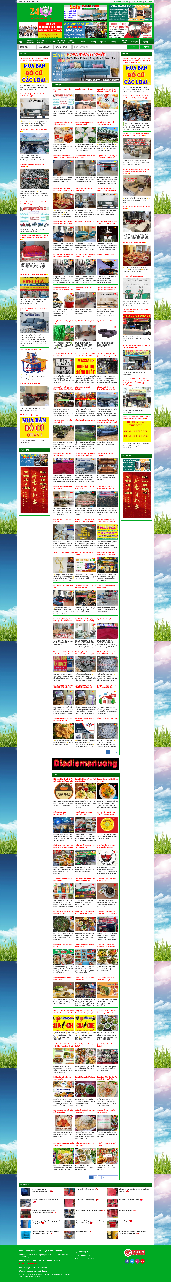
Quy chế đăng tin (82, 1252)
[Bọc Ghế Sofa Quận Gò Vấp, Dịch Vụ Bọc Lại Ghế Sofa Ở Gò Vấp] (63, 201)
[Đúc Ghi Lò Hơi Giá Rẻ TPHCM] (107, 731)
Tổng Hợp (145, 42)
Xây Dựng (134, 42)
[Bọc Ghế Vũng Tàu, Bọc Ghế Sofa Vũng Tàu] (63, 499)
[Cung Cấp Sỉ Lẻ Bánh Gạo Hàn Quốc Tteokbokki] (63, 135)
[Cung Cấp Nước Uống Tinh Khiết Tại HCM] (107, 598)
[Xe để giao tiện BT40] (69, 1234)
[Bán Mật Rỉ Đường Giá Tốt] (107, 267)
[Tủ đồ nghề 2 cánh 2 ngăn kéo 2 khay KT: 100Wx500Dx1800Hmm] (25, 1234)
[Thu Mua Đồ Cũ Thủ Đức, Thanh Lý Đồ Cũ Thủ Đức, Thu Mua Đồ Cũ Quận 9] (137, 432)
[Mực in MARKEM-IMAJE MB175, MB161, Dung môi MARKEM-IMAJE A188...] (85, 698)
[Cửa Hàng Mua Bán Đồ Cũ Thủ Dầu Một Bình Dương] (137, 325)
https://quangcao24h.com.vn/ (38, 1271)
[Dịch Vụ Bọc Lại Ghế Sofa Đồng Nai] (107, 466)
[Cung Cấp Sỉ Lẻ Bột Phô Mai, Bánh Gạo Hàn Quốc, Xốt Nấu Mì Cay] (107, 102)
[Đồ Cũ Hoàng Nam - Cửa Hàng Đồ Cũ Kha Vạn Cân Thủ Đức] (137, 361)
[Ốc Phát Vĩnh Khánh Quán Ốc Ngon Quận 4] (85, 957)
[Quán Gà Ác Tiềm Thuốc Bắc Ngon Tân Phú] (107, 891)
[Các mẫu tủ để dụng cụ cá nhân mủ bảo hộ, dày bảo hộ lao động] (69, 1224)
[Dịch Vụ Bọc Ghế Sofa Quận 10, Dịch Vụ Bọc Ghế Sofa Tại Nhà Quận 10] (107, 201)
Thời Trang (92, 42)
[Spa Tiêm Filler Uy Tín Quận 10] (85, 102)
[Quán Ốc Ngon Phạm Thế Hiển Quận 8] (107, 1056)
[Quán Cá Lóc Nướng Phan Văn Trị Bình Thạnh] (63, 1156)
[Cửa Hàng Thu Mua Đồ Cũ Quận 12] (85, 400)
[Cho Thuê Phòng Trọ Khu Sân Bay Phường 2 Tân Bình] (107, 698)
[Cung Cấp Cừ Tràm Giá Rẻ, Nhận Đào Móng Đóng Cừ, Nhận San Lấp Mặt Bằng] (107, 499)
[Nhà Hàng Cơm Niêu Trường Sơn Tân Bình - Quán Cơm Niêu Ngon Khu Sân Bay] (85, 924)
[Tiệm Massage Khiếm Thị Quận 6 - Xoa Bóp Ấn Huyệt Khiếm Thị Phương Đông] (63, 664)
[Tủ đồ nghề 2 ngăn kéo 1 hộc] (69, 1203)
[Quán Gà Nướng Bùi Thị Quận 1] (85, 1089)
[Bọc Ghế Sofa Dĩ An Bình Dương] (85, 300)
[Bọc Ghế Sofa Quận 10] (107, 333)
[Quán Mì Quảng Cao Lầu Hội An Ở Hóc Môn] (107, 791)
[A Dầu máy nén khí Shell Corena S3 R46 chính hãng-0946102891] (112, 1234)
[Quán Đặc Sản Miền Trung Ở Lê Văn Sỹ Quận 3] (85, 791)
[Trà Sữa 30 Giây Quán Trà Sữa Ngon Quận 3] (63, 891)
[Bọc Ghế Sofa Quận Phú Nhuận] (137, 256)
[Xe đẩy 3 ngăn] (112, 1224)
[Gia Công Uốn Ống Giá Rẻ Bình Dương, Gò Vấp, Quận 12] (85, 267)
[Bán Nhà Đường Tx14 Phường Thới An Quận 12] (85, 168)
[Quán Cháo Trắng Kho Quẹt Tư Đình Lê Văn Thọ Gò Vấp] (107, 1089)
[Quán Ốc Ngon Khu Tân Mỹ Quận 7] (85, 1056)
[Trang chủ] (20, 41)
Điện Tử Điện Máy (71, 41)
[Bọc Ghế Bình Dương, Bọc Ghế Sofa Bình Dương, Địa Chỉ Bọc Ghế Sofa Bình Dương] (137, 186)
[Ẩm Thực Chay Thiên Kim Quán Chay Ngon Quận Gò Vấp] (63, 1056)
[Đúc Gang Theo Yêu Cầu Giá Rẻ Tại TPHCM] (34, 180)
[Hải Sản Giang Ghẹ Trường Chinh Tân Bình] (63, 1089)
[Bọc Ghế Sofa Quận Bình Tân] (85, 234)
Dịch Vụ (113, 42)
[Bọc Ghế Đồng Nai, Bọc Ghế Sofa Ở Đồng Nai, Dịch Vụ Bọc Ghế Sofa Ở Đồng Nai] (34, 252)
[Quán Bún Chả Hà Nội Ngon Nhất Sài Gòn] (63, 990)
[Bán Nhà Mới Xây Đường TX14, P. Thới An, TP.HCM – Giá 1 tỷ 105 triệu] (63, 168)
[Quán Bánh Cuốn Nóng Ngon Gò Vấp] (63, 957)
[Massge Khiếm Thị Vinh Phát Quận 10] (34, 288)
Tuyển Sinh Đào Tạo (40, 41)
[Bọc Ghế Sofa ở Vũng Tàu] (34, 397)
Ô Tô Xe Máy (50, 42)
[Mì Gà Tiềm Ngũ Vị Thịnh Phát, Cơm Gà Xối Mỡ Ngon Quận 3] (63, 858)
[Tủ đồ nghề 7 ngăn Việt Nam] (69, 1192)
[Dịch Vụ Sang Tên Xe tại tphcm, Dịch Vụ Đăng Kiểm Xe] (34, 217)
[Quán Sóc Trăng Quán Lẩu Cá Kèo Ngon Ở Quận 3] (63, 924)
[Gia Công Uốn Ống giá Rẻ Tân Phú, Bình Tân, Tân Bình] (63, 267)
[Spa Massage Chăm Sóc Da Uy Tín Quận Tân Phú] (85, 598)
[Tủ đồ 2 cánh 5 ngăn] (112, 1213)
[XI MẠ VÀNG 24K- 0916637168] (63, 565)
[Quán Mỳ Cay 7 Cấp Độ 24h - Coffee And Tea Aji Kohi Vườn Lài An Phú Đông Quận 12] (107, 924)
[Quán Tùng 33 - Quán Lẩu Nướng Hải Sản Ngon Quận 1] (107, 957)
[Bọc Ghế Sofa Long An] (107, 631)
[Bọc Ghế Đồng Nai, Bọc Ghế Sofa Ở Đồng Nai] (137, 222)
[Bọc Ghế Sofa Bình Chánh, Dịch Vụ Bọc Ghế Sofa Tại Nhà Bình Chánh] (107, 433)
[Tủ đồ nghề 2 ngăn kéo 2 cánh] (112, 1203)
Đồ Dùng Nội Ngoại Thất (61, 41)
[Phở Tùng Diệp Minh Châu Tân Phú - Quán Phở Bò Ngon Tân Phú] (63, 791)
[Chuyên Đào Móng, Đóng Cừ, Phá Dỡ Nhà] (85, 499)
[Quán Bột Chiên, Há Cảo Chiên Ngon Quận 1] (85, 1123)
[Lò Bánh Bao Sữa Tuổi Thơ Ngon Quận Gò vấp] (85, 135)
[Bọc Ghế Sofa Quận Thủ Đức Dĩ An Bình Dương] (34, 323)
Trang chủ (117, 2)
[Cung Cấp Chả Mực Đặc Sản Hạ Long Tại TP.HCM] (63, 731)
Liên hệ (133, 2)
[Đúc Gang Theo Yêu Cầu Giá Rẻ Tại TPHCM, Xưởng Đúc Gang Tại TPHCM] (107, 664)
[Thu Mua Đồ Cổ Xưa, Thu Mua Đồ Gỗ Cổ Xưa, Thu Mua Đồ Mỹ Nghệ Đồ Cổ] (137, 111)
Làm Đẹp (82, 42)
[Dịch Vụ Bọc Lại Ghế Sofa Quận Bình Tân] (85, 201)
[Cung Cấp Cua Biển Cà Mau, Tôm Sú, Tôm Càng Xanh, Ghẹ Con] (85, 1023)
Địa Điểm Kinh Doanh (30, 41)
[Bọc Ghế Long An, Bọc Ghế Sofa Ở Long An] (63, 466)
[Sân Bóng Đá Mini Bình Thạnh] (85, 433)
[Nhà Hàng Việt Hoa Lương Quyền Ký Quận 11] (85, 825)
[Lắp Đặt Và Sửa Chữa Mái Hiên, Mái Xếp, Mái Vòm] (107, 135)
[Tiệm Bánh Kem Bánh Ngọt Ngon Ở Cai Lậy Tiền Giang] (107, 565)
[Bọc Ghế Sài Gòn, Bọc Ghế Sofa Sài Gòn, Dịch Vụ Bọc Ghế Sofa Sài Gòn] (137, 149)
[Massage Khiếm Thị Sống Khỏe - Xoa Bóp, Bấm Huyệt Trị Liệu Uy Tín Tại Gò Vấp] (85, 366)
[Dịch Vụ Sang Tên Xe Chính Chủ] (63, 102)
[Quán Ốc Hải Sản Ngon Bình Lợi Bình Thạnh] (107, 1123)
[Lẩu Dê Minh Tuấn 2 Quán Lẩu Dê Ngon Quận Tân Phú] (85, 891)
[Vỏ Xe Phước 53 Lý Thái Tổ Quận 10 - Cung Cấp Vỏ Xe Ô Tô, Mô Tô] (107, 366)
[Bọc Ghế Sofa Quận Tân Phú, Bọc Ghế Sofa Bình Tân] (34, 109)
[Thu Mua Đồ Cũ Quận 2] (34, 428)
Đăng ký (140, 2)
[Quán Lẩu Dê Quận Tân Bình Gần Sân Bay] (85, 990)
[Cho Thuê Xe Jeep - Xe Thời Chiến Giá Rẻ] (63, 433)
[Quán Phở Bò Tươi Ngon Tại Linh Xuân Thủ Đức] (85, 858)
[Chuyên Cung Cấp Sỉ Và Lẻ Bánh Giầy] (63, 532)
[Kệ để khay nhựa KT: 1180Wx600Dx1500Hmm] (25, 1192)
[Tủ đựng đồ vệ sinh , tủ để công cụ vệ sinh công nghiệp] (25, 1224)
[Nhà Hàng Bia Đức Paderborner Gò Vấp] (63, 825)
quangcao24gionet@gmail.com (35, 1268)
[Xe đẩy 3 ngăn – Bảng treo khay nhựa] (69, 1213)
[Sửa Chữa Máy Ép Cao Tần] (34, 363)
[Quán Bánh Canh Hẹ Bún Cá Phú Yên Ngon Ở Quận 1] (107, 1023)
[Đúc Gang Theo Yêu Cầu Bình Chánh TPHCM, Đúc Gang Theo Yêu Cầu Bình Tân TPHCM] (85, 664)
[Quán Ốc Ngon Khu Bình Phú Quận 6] (107, 1156)
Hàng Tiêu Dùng (124, 41)
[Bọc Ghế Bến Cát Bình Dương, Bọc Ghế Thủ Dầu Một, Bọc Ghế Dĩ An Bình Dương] (85, 466)
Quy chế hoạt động (83, 1255)
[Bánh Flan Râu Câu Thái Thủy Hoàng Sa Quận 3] (63, 1123)
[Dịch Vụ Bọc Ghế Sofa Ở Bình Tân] (63, 598)
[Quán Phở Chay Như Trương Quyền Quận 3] (85, 1156)
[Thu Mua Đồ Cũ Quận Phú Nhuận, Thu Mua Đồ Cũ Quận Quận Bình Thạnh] (34, 74)
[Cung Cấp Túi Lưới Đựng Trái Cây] (63, 333)
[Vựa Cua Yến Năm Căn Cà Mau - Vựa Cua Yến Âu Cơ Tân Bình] (63, 1023)
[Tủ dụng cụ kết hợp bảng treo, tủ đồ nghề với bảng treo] (112, 1192)
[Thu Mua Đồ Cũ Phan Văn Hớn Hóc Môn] (34, 144)
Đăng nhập (148, 2)
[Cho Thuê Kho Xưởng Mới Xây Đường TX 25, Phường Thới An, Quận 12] (107, 168)
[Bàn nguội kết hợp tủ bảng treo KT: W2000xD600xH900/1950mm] (25, 1213)
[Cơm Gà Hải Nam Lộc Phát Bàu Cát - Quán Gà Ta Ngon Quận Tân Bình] (107, 825)
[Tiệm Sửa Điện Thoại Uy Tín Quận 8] (85, 565)
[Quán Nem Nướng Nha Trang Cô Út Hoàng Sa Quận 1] (107, 990)
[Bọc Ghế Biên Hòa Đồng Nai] (85, 333)
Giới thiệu (125, 2)
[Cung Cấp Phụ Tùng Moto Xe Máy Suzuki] (85, 731)
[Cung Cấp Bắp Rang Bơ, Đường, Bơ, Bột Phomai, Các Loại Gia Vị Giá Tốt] (63, 300)
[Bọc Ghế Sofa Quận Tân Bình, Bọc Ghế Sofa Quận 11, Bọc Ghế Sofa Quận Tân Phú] (107, 300)
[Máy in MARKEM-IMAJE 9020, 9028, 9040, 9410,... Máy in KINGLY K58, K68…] (63, 698)
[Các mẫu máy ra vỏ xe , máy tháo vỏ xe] (25, 1203)
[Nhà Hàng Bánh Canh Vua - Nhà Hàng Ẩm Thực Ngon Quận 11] (107, 858)
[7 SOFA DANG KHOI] (86, 66)
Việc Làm (103, 42)
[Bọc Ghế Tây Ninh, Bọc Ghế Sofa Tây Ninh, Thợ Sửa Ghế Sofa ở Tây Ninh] (63, 631)
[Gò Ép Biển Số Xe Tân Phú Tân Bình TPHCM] (63, 366)
